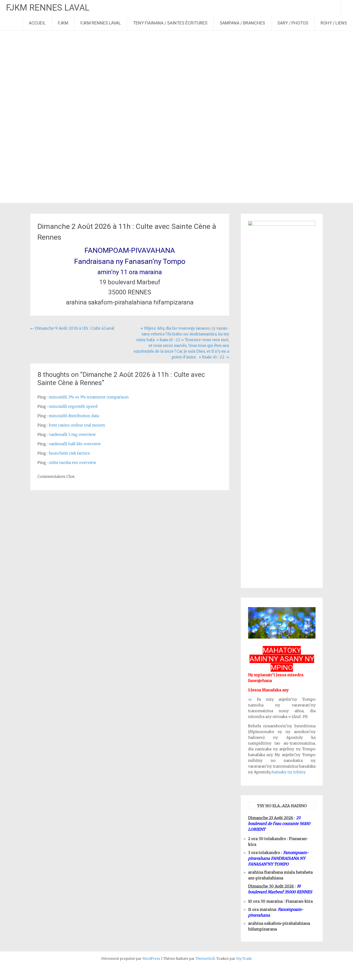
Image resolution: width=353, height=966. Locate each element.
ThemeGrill (205, 958)
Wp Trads (244, 958)
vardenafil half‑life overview (75, 443)
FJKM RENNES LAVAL (47, 8)
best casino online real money (77, 425)
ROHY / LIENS (334, 22)
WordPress (151, 958)
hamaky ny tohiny (289, 772)
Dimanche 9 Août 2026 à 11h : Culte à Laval (72, 328)
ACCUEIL (37, 22)
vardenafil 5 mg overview (72, 434)
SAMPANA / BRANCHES (242, 22)
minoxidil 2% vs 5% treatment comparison (89, 397)
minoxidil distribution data (74, 415)
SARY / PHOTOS (292, 22)
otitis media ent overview (72, 462)
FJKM (63, 22)
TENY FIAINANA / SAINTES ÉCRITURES (170, 22)
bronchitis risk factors (69, 453)
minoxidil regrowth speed (73, 406)
